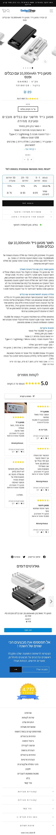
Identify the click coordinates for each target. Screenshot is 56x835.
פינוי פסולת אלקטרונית (28, 764)
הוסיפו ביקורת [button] (25, 396)
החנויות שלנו (28, 722)
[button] (17, 452)
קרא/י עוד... (29, 149)
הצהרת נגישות (27, 750)
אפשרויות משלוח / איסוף (28, 212)
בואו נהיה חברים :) (27, 817)
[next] (51, 601)
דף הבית (43, 17)
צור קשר (28, 782)
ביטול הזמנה (28, 740)
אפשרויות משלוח (28, 726)
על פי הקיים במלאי (28, 109)
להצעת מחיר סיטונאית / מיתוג (28, 217)
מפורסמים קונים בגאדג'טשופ (28, 731)
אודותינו (28, 712)
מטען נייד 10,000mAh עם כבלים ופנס (40, 421)
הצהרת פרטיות (28, 759)
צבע (28, 104)
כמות (28, 155)
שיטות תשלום (27, 825)
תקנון (28, 768)
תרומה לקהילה (28, 745)
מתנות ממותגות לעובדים (28, 773)
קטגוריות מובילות (27, 791)
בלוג (28, 778)
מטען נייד (34, 17)
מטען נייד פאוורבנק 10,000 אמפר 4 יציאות (15, 434)
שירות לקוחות (28, 717)
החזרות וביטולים (28, 736)
